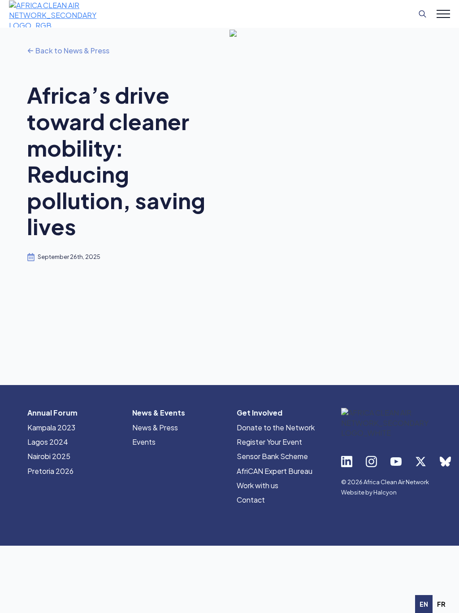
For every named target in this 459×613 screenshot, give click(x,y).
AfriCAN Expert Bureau (274, 471)
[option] (441, 604)
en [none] (424, 604)
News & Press (155, 427)
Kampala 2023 (51, 427)
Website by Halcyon (369, 492)
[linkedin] (346, 461)
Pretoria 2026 (50, 471)
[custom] (445, 461)
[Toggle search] (422, 14)
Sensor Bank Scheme (272, 456)
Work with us (257, 485)
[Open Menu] (443, 14)
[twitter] (420, 461)
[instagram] (371, 461)
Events (144, 442)
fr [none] (441, 604)
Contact (251, 499)
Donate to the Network (276, 427)
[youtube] (396, 461)
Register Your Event (269, 442)
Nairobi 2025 (48, 456)
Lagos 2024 (47, 442)
